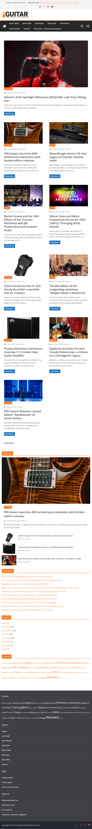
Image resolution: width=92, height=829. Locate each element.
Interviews (64, 23)
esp (3, 667)
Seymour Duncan (75, 672)
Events (52, 145)
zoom (60, 678)
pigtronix (38, 672)
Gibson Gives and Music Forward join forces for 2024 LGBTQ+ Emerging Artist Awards (67, 221)
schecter (66, 672)
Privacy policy (7, 782)
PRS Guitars (48, 672)
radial (55, 672)
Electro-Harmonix (70, 662)
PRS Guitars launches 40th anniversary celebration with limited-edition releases (22, 157)
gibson (25, 667)
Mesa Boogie (82, 668)
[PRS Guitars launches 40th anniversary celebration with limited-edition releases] (23, 133)
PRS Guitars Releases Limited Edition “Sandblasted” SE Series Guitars (22, 414)
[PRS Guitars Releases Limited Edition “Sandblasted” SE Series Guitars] (23, 390)
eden (53, 663)
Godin (31, 668)
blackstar (17, 663)
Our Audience (7, 810)
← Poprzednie (8, 443)
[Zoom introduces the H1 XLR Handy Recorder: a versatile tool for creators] (23, 265)
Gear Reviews (14, 29)
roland (61, 672)
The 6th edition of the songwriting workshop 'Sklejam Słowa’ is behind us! (67, 289)
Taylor (12, 677)
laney (63, 668)
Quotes (27, 29)
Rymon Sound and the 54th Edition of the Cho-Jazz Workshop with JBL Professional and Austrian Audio (59, 3)
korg (59, 668)
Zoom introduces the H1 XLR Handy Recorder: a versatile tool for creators (22, 289)
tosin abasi (34, 678)
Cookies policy (7, 778)
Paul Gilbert (24, 672)
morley (10, 672)
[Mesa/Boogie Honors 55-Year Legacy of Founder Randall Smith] (68, 133)
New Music (39, 23)
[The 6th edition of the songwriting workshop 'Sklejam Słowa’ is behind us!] (68, 265)
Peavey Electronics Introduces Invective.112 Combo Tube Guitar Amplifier (23, 352)
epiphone (85, 663)
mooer (5, 672)
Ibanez (41, 667)
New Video (52, 23)
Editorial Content (8, 805)
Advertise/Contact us (10, 800)
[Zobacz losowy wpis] (87, 26)
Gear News (26, 23)
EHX (58, 662)
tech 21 (28, 678)
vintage (42, 677)
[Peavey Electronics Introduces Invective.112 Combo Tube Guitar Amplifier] (23, 328)
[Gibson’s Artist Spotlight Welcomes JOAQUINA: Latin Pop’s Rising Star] (46, 64)
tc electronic (20, 678)
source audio (86, 672)
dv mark (39, 663)
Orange (17, 672)
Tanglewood (5, 678)
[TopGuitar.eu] (4, 26)
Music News (14, 23)
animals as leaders (7, 663)
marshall (74, 667)
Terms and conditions (10, 787)
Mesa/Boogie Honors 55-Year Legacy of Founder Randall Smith (68, 157)
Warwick (52, 677)
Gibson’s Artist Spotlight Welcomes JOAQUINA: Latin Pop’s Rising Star (45, 98)
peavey (31, 672)
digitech (29, 662)
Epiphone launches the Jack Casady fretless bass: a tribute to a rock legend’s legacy (68, 352)
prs (42, 672)
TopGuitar (23, 93)
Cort (23, 663)
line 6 (68, 668)
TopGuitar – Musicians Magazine (47, 29)
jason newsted (51, 667)
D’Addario (46, 663)
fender (8, 667)
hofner (35, 668)
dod (35, 663)
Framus (16, 667)
